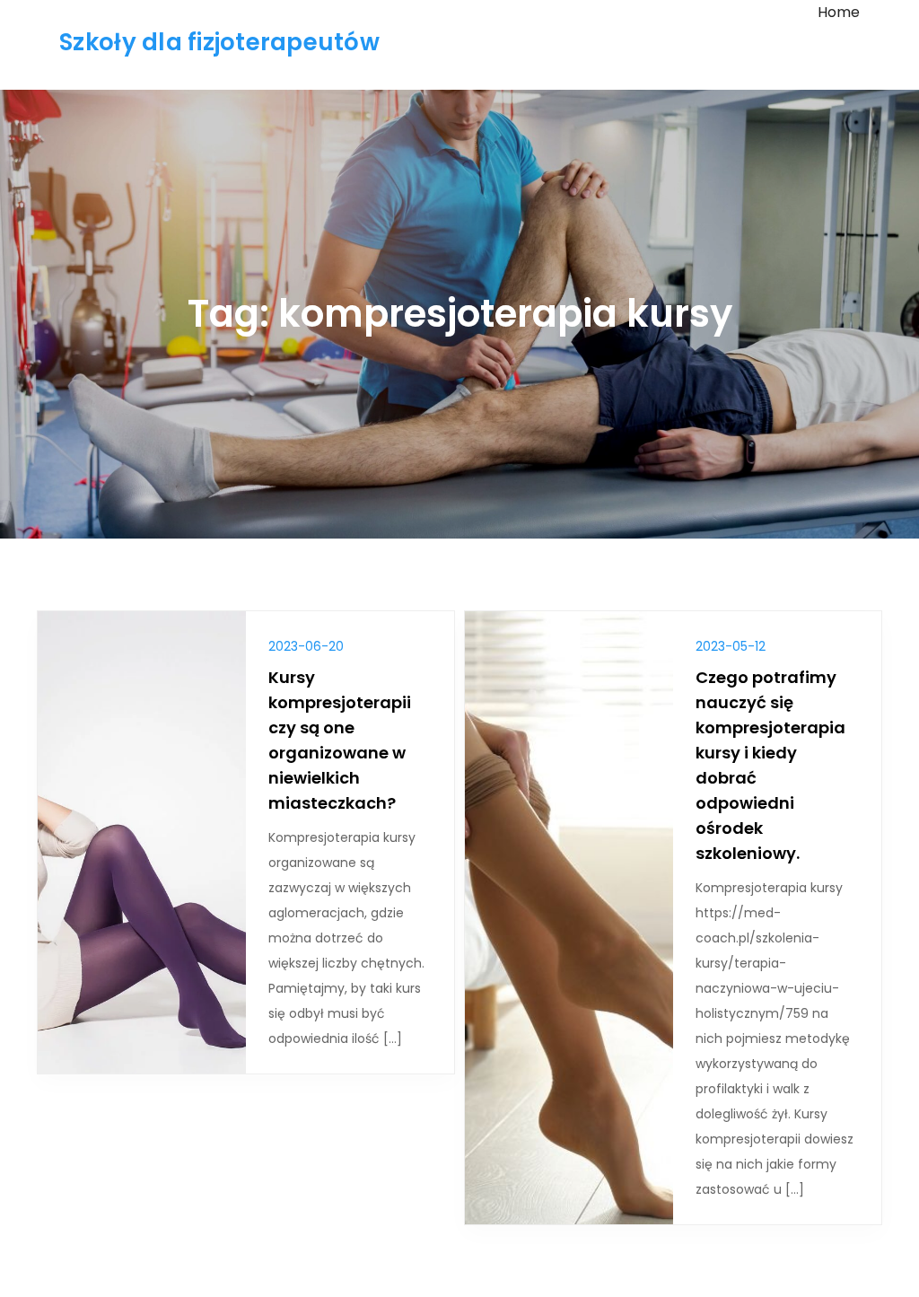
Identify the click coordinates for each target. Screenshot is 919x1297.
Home (839, 12)
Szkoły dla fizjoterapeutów (219, 42)
